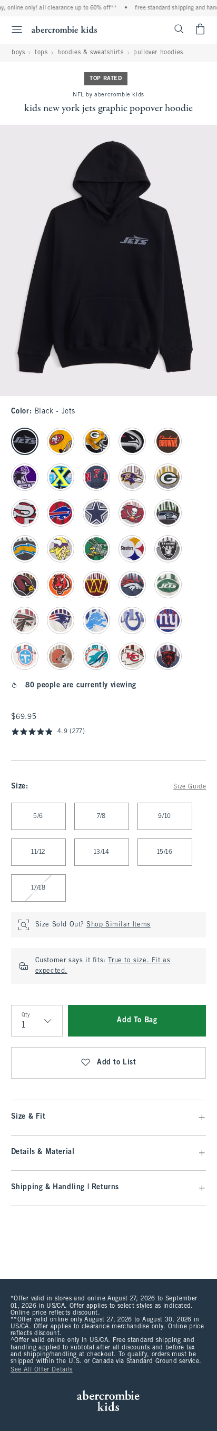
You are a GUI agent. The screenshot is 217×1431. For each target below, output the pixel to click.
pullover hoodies (158, 53)
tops (41, 53)
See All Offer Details (42, 1370)
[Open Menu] (12, 29)
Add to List (116, 1062)
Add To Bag (137, 1020)
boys (18, 53)
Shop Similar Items (118, 925)
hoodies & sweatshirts (90, 53)
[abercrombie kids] (64, 29)
